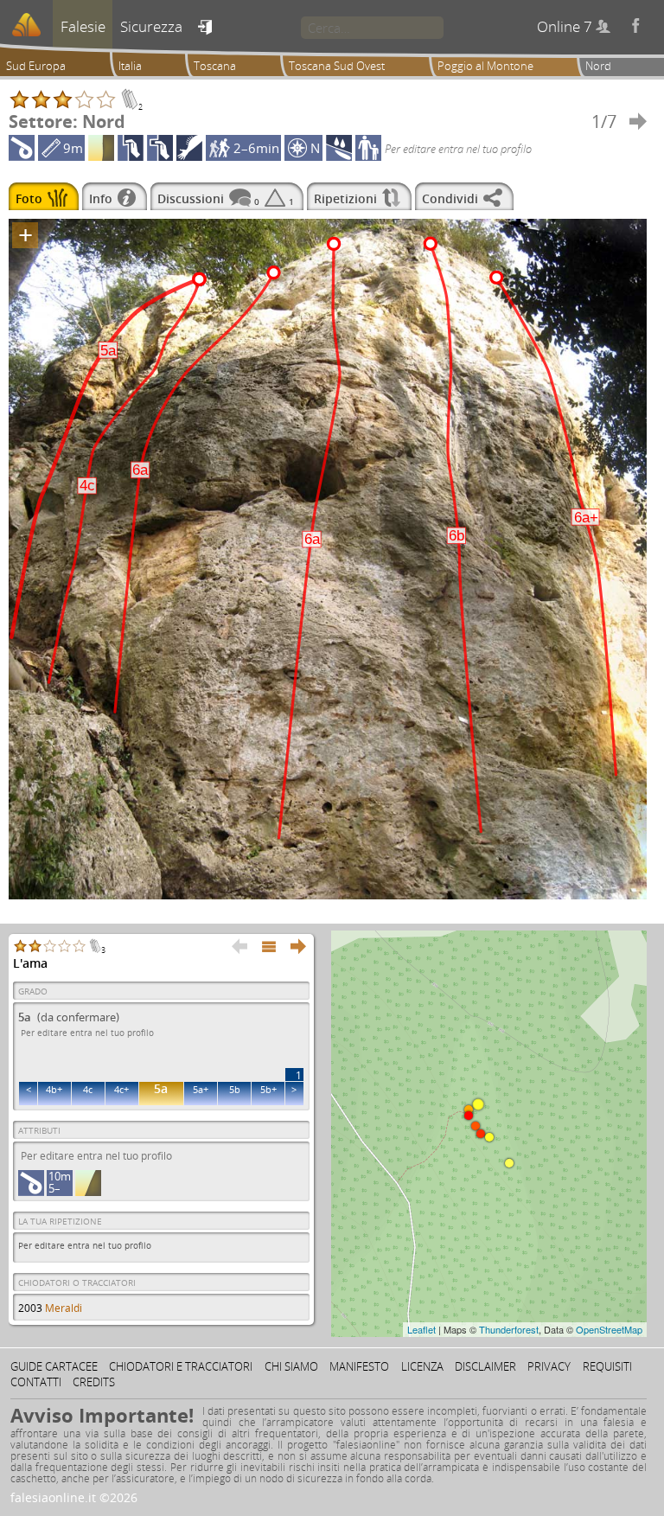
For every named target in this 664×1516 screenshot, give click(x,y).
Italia (130, 66)
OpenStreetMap (609, 1329)
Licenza (422, 1366)
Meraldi (63, 1308)
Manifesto (359, 1366)
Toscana (215, 66)
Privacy (549, 1366)
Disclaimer (485, 1366)
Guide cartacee (54, 1366)
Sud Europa (36, 66)
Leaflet (421, 1329)
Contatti (35, 1382)
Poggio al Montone (485, 66)
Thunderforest (509, 1329)
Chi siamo (291, 1366)
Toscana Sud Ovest (337, 66)
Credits (94, 1382)
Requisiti (607, 1366)
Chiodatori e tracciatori (180, 1366)
